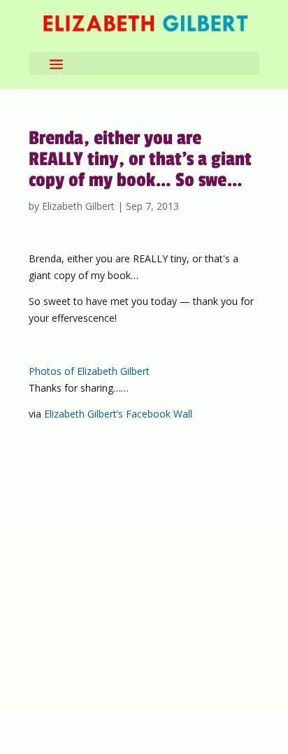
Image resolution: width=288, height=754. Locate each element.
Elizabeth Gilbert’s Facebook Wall (118, 413)
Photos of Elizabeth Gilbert (89, 371)
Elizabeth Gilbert (78, 206)
